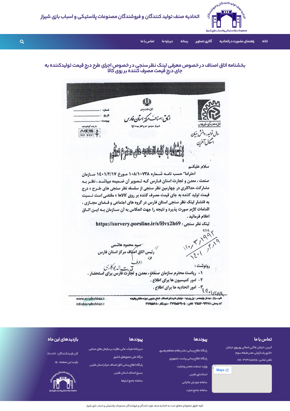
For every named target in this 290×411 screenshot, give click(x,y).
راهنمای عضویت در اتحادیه (237, 41)
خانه (265, 41)
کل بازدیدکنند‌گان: (67, 353)
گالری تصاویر (204, 41)
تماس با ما (147, 41)
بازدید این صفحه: (68, 362)
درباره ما (167, 41)
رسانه (184, 41)
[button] (22, 42)
